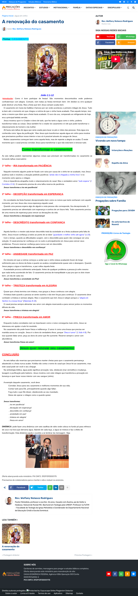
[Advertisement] (116, 91)
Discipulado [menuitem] (114, 7)
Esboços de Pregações (17, 2)
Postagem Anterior (11, 555)
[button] (128, 7)
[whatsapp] (128, 2)
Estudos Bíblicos (35, 2)
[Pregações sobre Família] (116, 183)
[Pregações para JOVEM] (103, 210)
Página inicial (7, 16)
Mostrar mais (106, 24)
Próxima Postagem (83, 555)
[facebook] (124, 2)
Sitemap (69, 593)
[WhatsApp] (50, 487)
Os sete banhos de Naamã (121, 223)
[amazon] (131, 2)
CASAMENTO (20, 39)
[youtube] (120, 2)
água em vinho (21, 16)
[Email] (61, 487)
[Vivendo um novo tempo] (116, 123)
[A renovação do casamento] (16, 534)
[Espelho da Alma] (103, 163)
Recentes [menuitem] (29, 7)
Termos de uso (44, 593)
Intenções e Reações (122, 150)
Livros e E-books (27, 593)
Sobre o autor (11, 593)
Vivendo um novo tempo (110, 140)
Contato (79, 593)
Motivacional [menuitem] (61, 7)
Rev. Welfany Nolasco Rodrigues (34, 498)
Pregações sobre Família (111, 200)
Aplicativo (58, 593)
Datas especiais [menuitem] (94, 7)
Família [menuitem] (76, 7)
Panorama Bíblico (50, 2)
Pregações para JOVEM (123, 210)
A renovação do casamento (10, 548)
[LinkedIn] (55, 487)
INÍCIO (4, 2)
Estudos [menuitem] (43, 7)
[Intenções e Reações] (103, 150)
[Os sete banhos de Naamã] (103, 223)
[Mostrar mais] (67, 487)
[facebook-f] (115, 573)
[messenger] (135, 2)
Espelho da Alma (120, 163)
